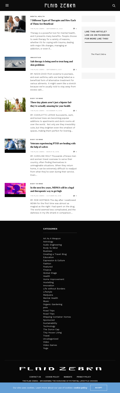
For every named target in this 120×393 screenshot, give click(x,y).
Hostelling (48, 282)
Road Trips (49, 310)
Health (46, 276)
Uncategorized (50, 339)
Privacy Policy (84, 377)
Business (47, 251)
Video (46, 342)
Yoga (45, 348)
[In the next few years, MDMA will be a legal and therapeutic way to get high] (15, 188)
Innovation (35, 57)
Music (46, 301)
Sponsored (49, 320)
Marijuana (48, 295)
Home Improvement (53, 279)
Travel (46, 336)
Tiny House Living (52, 332)
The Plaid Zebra (37, 28)
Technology (49, 326)
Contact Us (35, 377)
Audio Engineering (52, 245)
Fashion (47, 263)
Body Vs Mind (36, 98)
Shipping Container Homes (57, 317)
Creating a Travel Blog (55, 254)
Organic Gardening (52, 304)
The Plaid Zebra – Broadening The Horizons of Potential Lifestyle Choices (60, 381)
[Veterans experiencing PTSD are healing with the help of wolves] (15, 144)
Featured (47, 267)
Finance (47, 270)
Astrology (48, 241)
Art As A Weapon (52, 238)
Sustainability (50, 323)
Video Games (50, 345)
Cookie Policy (52, 377)
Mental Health (37, 16)
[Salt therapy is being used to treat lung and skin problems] (15, 62)
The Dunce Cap (51, 329)
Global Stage (50, 273)
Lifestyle (47, 292)
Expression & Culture (54, 260)
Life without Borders (54, 288)
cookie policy (80, 388)
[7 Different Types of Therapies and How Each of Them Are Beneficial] (15, 24)
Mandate (68, 377)
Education (48, 257)
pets (45, 307)
